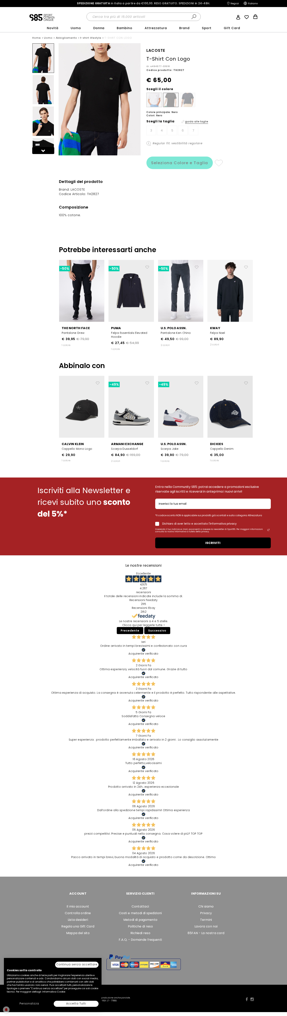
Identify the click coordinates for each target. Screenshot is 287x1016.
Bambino (124, 28)
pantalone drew (73, 333)
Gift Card (232, 28)
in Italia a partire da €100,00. (143, 3)
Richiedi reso (140, 933)
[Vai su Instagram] (252, 999)
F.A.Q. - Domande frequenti (140, 939)
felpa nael (217, 333)
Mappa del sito (78, 933)
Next (43, 150)
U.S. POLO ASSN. (174, 328)
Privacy (206, 913)
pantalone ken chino (176, 333)
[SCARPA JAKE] (180, 407)
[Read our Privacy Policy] (268, 530)
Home (37, 38)
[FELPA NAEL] (230, 291)
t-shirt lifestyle (91, 38)
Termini (206, 919)
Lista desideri (78, 919)
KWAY (215, 328)
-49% (114, 384)
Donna (99, 28)
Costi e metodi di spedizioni (140, 913)
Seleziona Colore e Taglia (179, 163)
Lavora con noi (205, 926)
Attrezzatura (156, 28)
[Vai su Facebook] (247, 999)
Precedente (130, 631)
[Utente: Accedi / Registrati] (238, 17)
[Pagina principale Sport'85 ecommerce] (42, 17)
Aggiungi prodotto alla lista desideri (97, 265)
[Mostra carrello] (255, 17)
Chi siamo (206, 906)
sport (207, 28)
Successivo (157, 631)
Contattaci (140, 906)
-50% (64, 268)
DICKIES (216, 444)
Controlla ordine (78, 913)
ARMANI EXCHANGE (127, 444)
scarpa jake (170, 449)
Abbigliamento (67, 38)
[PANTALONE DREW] (81, 291)
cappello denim (222, 449)
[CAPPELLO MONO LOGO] (81, 407)
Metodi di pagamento (140, 919)
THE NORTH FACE (76, 328)
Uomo (76, 28)
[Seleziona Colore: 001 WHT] (154, 100)
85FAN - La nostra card (206, 933)
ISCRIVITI (212, 543)
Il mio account (78, 906)
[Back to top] (280, 995)
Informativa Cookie (53, 991)
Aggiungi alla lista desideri (218, 163)
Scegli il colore (159, 89)
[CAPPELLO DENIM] (230, 407)
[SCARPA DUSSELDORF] (131, 407)
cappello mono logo (77, 449)
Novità (52, 28)
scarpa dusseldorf (124, 449)
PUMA (116, 328)
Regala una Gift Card (77, 926)
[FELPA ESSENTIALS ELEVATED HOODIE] (131, 291)
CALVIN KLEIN (73, 444)
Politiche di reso (140, 926)
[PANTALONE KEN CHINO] (180, 291)
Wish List (246, 17)
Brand (184, 28)
